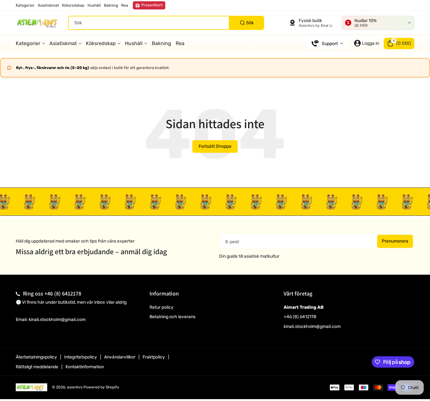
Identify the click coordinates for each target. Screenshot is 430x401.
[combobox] (166, 22)
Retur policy (161, 307)
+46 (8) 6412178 (62, 293)
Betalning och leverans (172, 316)
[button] (399, 43)
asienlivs (74, 387)
